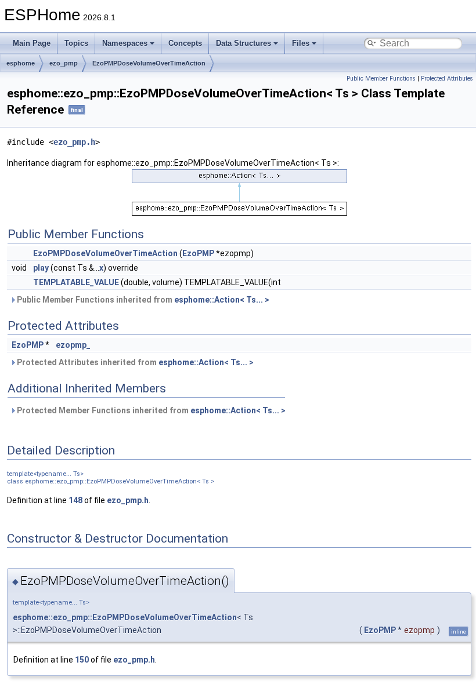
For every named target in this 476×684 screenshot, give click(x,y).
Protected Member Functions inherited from (150, 410)
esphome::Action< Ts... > (221, 299)
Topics (76, 43)
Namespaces (124, 43)
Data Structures (243, 43)
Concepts (185, 43)
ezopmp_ (73, 345)
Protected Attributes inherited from (134, 362)
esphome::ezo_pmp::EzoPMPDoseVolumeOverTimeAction (125, 617)
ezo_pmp (63, 63)
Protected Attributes (447, 78)
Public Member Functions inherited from (142, 299)
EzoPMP (198, 253)
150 (82, 659)
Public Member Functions (381, 78)
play (41, 267)
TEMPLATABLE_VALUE (76, 282)
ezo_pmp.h (74, 142)
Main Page (32, 43)
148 (75, 500)
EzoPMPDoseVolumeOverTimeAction (148, 63)
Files (300, 43)
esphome (20, 63)
